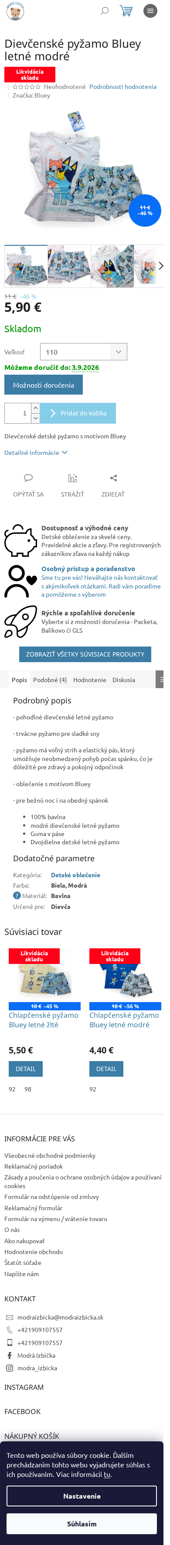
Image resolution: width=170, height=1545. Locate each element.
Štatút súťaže (22, 1262)
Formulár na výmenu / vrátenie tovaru (55, 1218)
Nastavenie (82, 1495)
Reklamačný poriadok (33, 1166)
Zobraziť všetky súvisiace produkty (85, 654)
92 (12, 1089)
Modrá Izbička (36, 1355)
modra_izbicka (37, 1368)
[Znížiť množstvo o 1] (35, 418)
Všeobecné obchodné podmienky (49, 1155)
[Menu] (150, 11)
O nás (12, 1229)
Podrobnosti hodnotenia (122, 86)
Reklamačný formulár (33, 1208)
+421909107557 (40, 1329)
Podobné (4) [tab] (50, 679)
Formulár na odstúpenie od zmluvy (51, 1196)
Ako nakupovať (24, 1240)
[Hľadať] (104, 11)
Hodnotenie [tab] (89, 679)
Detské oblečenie (75, 875)
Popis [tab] (19, 679)
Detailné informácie (31, 452)
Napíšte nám (21, 1273)
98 (27, 1089)
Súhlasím (82, 1523)
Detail (26, 1069)
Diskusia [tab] (123, 679)
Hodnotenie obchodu (33, 1251)
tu (107, 1474)
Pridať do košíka (84, 413)
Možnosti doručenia (43, 384)
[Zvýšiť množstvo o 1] (35, 408)
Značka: (31, 95)
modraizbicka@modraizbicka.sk (60, 1317)
